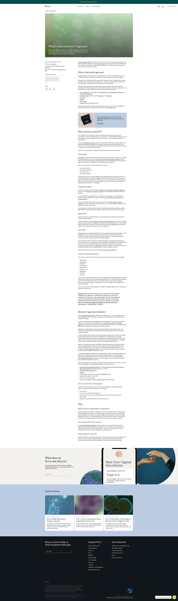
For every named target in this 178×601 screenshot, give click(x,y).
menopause (109, 95)
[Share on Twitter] (50, 89)
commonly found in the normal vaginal (109, 159)
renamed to (94, 191)
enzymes (105, 240)
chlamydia (107, 367)
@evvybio (81, 293)
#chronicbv (114, 302)
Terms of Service (109, 597)
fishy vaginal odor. (111, 107)
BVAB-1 (92, 282)
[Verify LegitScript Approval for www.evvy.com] (130, 590)
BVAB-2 (111, 282)
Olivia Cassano (53, 64)
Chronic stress (83, 101)
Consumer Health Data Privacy (127, 597)
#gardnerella (101, 302)
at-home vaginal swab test (90, 349)
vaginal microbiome (101, 63)
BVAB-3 (85, 284)
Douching (82, 103)
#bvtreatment (82, 304)
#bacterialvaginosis (92, 302)
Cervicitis (82, 376)
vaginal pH (98, 245)
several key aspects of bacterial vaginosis (104, 221)
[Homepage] (48, 6)
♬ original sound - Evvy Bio (95, 304)
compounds (113, 240)
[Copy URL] (54, 89)
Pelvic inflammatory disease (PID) (88, 370)
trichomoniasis (120, 367)
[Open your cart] (163, 6)
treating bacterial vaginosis (88, 315)
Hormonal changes (84, 95)
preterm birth (101, 379)
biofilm (97, 176)
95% (125, 157)
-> (71, 474)
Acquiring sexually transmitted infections (90, 367)
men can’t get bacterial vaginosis (88, 425)
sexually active (86, 92)
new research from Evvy (89, 143)
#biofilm (108, 302)
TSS (93, 378)
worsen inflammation (112, 224)
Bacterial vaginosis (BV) (84, 62)
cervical (98, 374)
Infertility (82, 372)
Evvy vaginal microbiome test (85, 358)
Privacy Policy (117, 597)
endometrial (104, 374)
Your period (82, 97)
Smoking (82, 99)
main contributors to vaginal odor (108, 250)
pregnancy (101, 95)
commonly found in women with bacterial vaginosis (111, 190)
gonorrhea (113, 367)
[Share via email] (46, 89)
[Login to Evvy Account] (159, 6)
